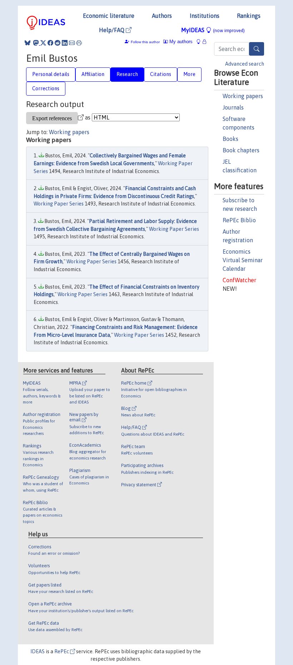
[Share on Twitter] (43, 43)
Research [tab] (127, 74)
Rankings (248, 15)
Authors (162, 15)
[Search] (256, 49)
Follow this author (145, 42)
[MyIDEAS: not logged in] (200, 41)
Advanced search (244, 64)
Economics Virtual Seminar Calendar (243, 260)
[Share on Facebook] (50, 43)
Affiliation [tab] (92, 74)
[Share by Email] (72, 43)
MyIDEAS (213, 30)
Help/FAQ (112, 30)
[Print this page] (79, 43)
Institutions (204, 15)
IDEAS (37, 651)
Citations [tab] (160, 74)
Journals (233, 107)
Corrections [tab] (45, 88)
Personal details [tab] (50, 74)
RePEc (62, 651)
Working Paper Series (59, 204)
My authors (180, 41)
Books (230, 139)
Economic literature (108, 15)
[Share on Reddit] (57, 43)
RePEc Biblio (239, 220)
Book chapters (241, 150)
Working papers (243, 96)
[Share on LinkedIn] (65, 43)
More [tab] (189, 74)
